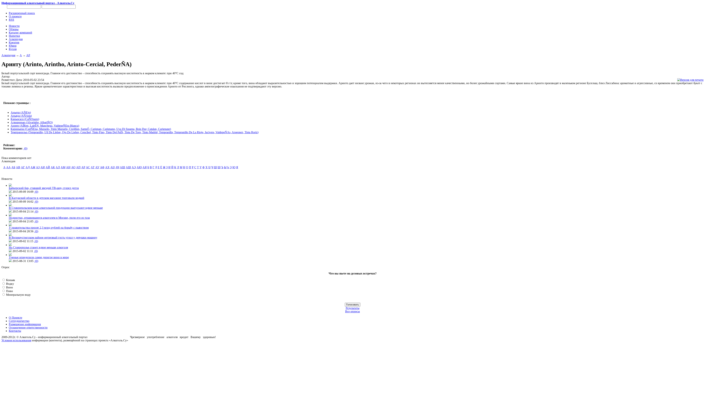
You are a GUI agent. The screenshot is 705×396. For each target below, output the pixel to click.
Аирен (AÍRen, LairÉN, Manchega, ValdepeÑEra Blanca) (45, 125)
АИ (42, 167)
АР (28, 55)
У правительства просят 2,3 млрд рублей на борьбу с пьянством (49, 227)
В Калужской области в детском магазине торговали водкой (46, 197)
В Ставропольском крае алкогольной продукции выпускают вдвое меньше (56, 207)
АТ (93, 167)
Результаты (352, 308)
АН (68, 167)
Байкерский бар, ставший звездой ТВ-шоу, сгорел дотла (44, 188)
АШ (122, 167)
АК (53, 167)
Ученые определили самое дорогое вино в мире (39, 257)
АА (8, 167)
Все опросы (352, 311)
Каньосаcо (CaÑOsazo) (25, 119)
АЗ (38, 167)
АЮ (139, 167)
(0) (25, 148)
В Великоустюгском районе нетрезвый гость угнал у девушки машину (53, 237)
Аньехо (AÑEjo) (21, 112)
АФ (102, 167)
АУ (97, 167)
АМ (63, 167)
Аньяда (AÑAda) (21, 115)
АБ (13, 167)
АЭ (134, 167)
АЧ (117, 167)
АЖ (32, 167)
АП (78, 167)
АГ (23, 167)
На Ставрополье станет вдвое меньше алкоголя (38, 247)
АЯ (144, 167)
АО (73, 167)
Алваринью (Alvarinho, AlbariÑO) (32, 122)
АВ (18, 167)
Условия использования (16, 340)
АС (88, 167)
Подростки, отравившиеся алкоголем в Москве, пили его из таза (49, 217)
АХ (107, 167)
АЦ (112, 167)
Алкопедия (8, 55)
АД (28, 167)
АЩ (128, 167)
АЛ (58, 167)
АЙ (48, 167)
